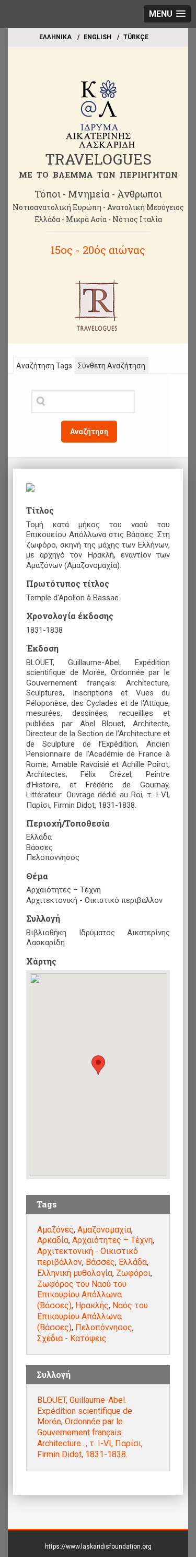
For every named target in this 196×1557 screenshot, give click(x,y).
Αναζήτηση (89, 431)
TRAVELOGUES (98, 159)
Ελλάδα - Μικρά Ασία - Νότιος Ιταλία (98, 219)
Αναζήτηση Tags (44, 366)
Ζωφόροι (133, 1273)
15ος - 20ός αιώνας (98, 250)
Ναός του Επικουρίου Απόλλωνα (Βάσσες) (92, 1316)
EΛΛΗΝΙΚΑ (55, 37)
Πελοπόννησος (103, 1327)
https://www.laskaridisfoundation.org (98, 1546)
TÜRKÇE (135, 37)
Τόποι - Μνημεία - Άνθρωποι (98, 194)
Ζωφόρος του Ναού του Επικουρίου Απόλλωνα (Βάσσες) (81, 1295)
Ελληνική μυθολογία (74, 1273)
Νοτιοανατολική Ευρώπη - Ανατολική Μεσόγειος (98, 207)
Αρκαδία (52, 1240)
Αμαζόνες (55, 1230)
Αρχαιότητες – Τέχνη (112, 1240)
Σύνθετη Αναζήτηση (111, 366)
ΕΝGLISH (97, 37)
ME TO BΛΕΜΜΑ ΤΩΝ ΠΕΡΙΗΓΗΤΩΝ (98, 174)
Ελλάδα (133, 1262)
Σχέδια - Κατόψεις (72, 1338)
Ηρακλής (92, 1305)
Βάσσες (100, 1262)
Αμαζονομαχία (104, 1230)
